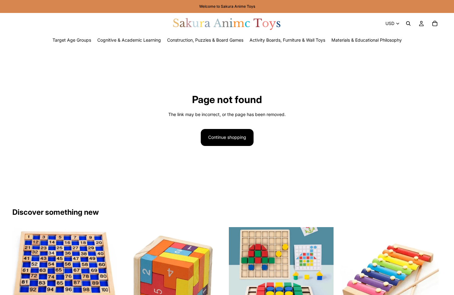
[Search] (408, 23)
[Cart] (435, 23)
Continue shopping (227, 137)
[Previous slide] (21, 279)
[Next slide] (108, 279)
